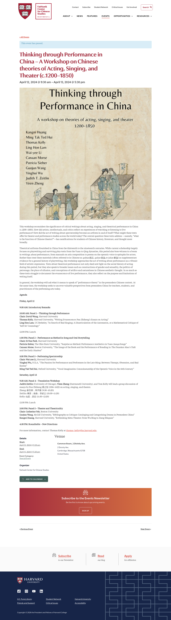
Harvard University (30, 580)
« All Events (24, 37)
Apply (128, 556)
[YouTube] (34, 591)
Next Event (146, 529)
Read (101, 556)
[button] (71, 16)
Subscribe (64, 556)
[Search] (151, 7)
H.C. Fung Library (24, 599)
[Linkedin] (41, 591)
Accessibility (80, 603)
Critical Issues (52, 603)
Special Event (25, 458)
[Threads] (26, 591)
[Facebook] (19, 591)
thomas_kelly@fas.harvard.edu (81, 431)
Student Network (53, 599)
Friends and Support (26, 603)
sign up (85, 510)
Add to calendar (34, 479)
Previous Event (26, 529)
